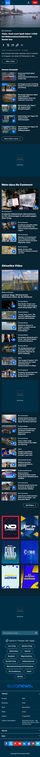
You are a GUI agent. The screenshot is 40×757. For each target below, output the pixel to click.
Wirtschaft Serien (24, 460)
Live (35, 2)
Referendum (13, 651)
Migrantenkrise (26, 656)
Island (29, 671)
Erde (23, 703)
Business (5, 703)
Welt (20, 358)
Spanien (28, 651)
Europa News (23, 301)
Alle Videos (30, 505)
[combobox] (20, 633)
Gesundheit (26, 707)
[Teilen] (13, 45)
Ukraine (20, 676)
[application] (20, 16)
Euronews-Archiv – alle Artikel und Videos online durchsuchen (30, 722)
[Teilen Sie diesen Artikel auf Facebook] (3, 45)
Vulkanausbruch (28, 661)
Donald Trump (11, 661)
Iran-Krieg (12, 646)
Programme (26, 716)
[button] (12, 139)
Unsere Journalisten (8, 720)
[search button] (36, 633)
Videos (4, 716)
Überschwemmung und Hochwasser (20, 666)
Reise (3, 712)
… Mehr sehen (9, 61)
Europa (4, 698)
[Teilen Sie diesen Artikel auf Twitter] (8, 45)
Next (3, 707)
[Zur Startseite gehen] (7, 2)
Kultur (24, 712)
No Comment (7, 211)
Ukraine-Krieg (27, 646)
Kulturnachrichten (25, 470)
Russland (11, 656)
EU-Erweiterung (15, 671)
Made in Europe (7, 292)
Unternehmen (23, 312)
